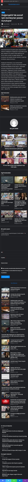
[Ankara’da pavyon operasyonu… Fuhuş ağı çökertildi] (5, 394)
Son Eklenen (14, 283)
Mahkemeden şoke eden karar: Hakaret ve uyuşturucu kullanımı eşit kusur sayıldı (18, 99)
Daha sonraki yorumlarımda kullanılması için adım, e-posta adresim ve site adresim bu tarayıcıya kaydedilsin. (13, 270)
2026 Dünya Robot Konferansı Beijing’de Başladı (18, 288)
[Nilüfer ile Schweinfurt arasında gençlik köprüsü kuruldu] (5, 107)
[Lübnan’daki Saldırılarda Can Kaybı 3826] (7, 196)
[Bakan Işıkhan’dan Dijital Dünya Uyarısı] (5, 383)
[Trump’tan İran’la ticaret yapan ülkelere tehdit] (21, 179)
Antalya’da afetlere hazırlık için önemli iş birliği (17, 294)
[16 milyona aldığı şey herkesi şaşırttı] (5, 415)
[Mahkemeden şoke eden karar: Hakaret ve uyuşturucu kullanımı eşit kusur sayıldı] (5, 99)
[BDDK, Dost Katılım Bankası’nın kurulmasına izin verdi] (5, 329)
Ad (2, 252)
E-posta (3, 257)
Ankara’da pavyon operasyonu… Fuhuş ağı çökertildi (16, 394)
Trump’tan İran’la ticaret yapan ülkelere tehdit (20, 186)
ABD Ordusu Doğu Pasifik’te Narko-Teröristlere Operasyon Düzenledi (6, 187)
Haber (9, 9)
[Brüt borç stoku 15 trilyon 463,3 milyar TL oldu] (5, 316)
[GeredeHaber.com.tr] (14, 4)
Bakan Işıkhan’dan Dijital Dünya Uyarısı (16, 381)
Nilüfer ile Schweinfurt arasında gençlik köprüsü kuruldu (17, 309)
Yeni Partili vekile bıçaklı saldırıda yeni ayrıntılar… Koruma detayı (16, 408)
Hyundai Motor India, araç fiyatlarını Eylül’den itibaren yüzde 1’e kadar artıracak (13, 388)
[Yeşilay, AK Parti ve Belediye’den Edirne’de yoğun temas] (21, 214)
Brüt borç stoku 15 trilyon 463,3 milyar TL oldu (17, 315)
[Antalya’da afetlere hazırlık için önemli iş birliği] (5, 296)
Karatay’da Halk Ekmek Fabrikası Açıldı (16, 375)
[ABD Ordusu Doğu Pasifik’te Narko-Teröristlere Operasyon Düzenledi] (7, 179)
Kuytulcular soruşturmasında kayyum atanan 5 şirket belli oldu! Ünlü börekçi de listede (18, 401)
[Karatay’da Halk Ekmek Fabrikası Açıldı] (5, 376)
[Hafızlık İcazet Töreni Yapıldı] (7, 214)
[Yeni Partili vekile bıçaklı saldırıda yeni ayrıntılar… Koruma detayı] (5, 408)
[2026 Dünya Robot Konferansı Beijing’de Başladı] (5, 289)
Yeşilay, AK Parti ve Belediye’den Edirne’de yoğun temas (20, 220)
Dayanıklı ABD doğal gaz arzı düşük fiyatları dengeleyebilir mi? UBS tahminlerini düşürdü (13, 335)
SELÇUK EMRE (6, 24)
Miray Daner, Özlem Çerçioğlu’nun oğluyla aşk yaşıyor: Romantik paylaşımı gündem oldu (20, 203)
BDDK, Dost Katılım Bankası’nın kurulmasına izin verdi (17, 329)
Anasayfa (4, 9)
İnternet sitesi (4, 263)
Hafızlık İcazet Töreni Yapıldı (6, 219)
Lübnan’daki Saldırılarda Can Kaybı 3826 (7, 202)
